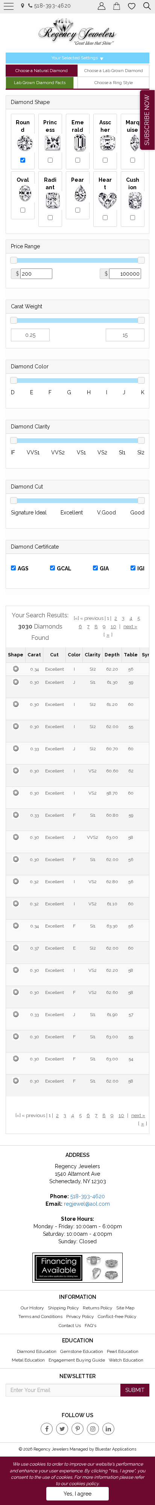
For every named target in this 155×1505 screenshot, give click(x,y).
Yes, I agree (77, 1494)
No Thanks (33, 94)
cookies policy (84, 1483)
